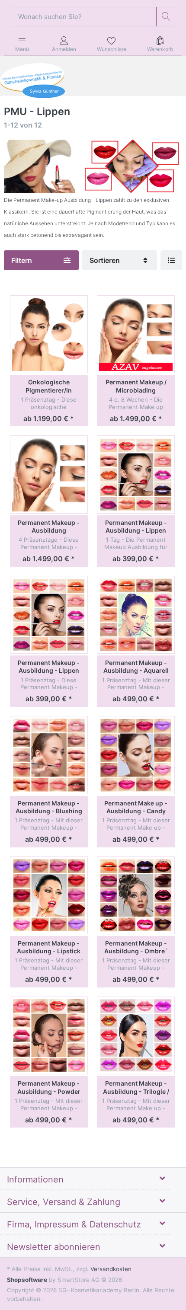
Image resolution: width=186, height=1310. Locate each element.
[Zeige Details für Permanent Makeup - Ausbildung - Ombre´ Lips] (136, 895)
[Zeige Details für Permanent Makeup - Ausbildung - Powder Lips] (49, 1035)
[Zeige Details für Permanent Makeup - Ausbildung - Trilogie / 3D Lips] (136, 1035)
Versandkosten (110, 1268)
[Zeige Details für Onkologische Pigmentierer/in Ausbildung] (49, 334)
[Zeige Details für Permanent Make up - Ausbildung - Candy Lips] (136, 755)
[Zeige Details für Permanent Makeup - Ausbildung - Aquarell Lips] (136, 615)
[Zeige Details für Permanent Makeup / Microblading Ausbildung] (136, 334)
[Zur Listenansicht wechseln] (171, 260)
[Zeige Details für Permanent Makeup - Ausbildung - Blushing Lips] (49, 755)
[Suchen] (166, 16)
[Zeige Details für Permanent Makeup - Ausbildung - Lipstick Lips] (49, 895)
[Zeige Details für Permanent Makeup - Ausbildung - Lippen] (136, 474)
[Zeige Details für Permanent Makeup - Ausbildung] (49, 474)
